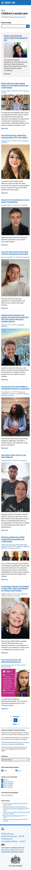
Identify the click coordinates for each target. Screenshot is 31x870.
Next (15, 724)
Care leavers (25, 140)
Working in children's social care (10, 548)
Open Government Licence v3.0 (12, 850)
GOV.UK (21, 836)
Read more (7, 73)
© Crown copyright (15, 866)
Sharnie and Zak (6, 460)
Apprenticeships (6, 667)
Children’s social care (14, 13)
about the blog (14, 747)
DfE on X (5, 779)
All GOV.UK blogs (7, 834)
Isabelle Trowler (5, 594)
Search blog (6, 23)
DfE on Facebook (8, 781)
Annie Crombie (5, 91)
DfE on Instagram (8, 783)
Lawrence (4, 324)
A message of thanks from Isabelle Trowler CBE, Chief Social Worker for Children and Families (15, 588)
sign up (23, 747)
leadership (21, 744)
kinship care (4, 744)
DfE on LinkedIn (8, 785)
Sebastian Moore (6, 205)
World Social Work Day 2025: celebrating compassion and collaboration (13, 539)
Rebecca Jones (5, 140)
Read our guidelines (7, 795)
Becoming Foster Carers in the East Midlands (13, 456)
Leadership (4, 393)
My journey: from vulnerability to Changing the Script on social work (15, 387)
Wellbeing (4, 326)
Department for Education (18, 17)
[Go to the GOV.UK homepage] (8, 2)
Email (5, 770)
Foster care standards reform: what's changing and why (15, 38)
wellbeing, (12, 744)
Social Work (19, 393)
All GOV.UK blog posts (9, 836)
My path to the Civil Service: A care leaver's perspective (15, 201)
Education (26, 91)
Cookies (22, 841)
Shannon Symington (7, 257)
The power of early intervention (12, 819)
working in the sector (23, 742)
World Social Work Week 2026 (12, 815)
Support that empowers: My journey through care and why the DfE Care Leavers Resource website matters (15, 318)
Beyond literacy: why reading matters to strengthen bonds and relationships (14, 85)
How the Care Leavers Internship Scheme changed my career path (14, 253)
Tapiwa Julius (5, 544)
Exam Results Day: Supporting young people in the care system (14, 136)
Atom (19, 770)
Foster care (21, 392)
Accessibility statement (9, 841)
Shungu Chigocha (15, 544)
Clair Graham (5, 392)
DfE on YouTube (8, 787)
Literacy (3, 92)
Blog (3, 10)
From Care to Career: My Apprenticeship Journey (11, 661)
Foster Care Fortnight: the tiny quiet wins (15, 803)
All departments (7, 839)
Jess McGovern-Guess (7, 665)
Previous (16, 716)
